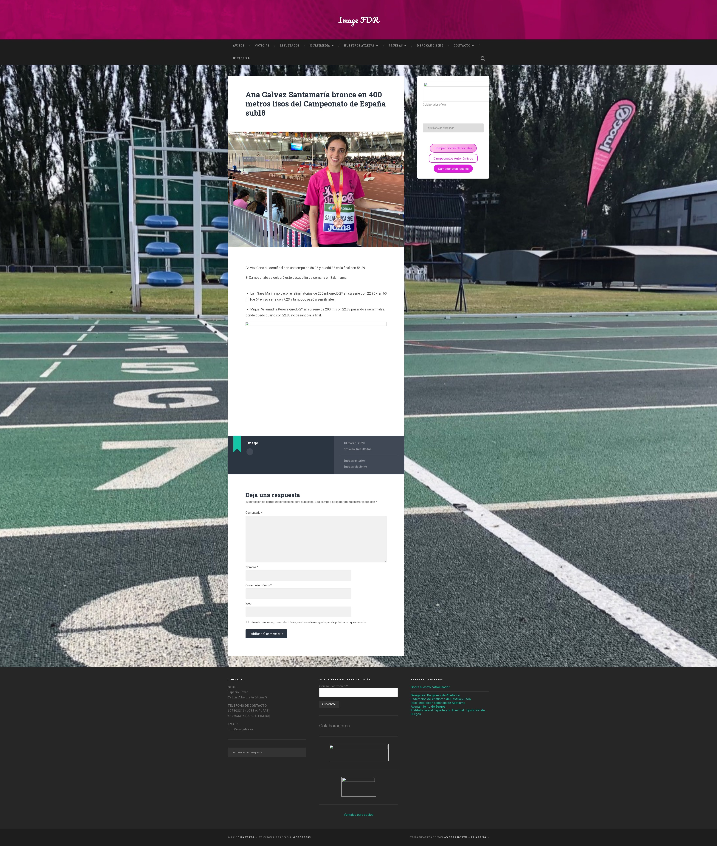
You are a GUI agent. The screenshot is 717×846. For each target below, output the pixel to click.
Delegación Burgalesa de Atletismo (435, 695)
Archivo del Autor (249, 451)
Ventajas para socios (358, 814)
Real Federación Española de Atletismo (438, 703)
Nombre (252, 567)
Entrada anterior (354, 460)
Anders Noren (456, 837)
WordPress (301, 837)
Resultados (289, 45)
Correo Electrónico (333, 686)
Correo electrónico (259, 585)
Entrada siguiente (355, 466)
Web (249, 603)
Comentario (254, 512)
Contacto (462, 45)
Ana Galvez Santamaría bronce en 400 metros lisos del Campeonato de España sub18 (316, 103)
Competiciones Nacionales (453, 148)
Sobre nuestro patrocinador (430, 687)
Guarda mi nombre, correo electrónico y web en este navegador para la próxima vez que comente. (309, 622)
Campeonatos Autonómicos (453, 158)
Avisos (238, 45)
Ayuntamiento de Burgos (428, 706)
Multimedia (320, 45)
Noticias (262, 45)
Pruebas (396, 45)
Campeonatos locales (453, 169)
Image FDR (359, 19)
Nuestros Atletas (359, 45)
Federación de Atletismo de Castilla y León (441, 699)
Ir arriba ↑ (480, 837)
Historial (241, 58)
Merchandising (430, 45)
